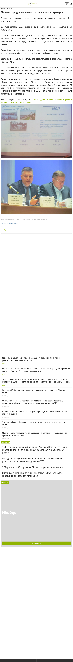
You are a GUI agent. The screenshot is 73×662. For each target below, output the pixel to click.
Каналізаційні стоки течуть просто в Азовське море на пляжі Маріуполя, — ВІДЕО (36, 391)
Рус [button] (67, 4)
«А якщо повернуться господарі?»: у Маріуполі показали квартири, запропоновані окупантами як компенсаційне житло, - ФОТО (32, 402)
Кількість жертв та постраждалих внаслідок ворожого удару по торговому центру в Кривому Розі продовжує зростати (36, 369)
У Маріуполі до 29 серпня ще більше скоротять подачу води (32, 467)
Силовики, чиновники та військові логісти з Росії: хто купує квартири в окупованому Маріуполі (32, 474)
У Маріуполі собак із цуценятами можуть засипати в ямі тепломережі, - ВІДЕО (34, 423)
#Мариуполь (4, 223)
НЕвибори (9, 513)
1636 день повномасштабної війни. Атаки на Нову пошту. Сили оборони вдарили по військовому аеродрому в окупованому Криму (34, 450)
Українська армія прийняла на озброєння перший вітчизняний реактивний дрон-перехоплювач (31, 359)
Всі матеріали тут (37, 543)
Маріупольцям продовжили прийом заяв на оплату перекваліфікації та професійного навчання (34, 434)
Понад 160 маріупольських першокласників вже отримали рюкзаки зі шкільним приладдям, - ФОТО (32, 460)
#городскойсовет (14, 223)
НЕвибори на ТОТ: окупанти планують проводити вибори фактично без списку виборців (34, 412)
